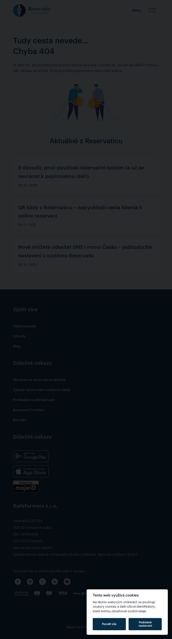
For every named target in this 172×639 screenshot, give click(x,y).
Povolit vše (109, 624)
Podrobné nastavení (145, 624)
